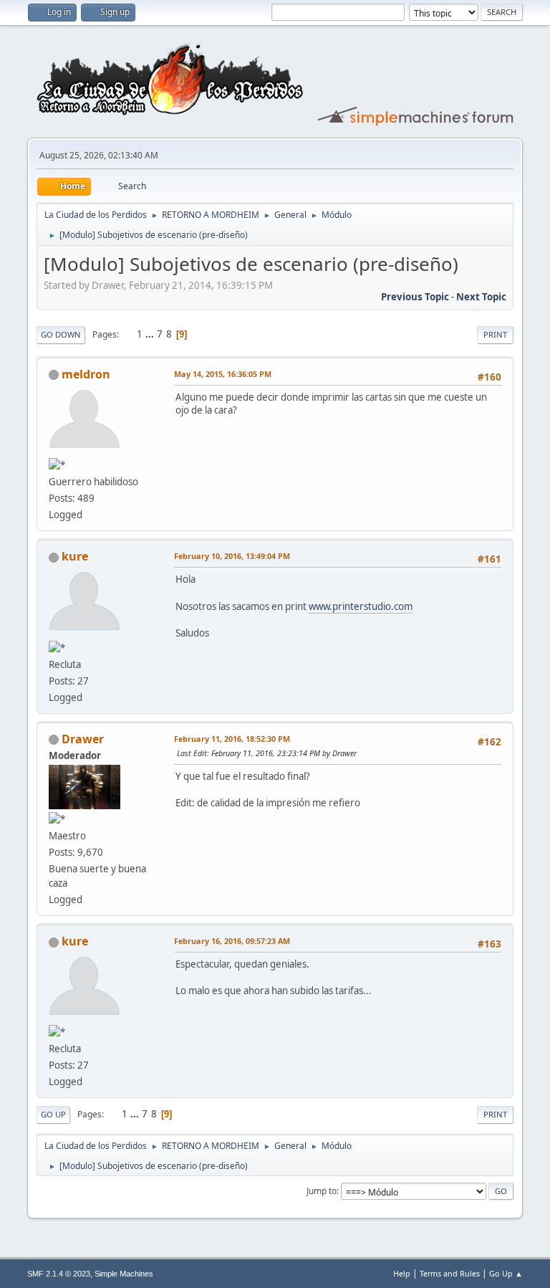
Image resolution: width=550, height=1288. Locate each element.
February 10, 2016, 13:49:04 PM (232, 555)
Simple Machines (124, 1273)
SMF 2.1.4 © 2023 (58, 1273)
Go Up (53, 1114)
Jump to (322, 1191)
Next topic (481, 296)
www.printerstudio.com (360, 606)
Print (495, 334)
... (150, 334)
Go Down (61, 334)
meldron (86, 374)
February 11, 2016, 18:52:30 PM (232, 738)
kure (75, 556)
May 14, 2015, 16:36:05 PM (222, 373)
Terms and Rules (450, 1273)
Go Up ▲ (506, 1273)
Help (401, 1273)
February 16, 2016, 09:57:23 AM (232, 940)
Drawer (83, 739)
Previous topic (415, 296)
